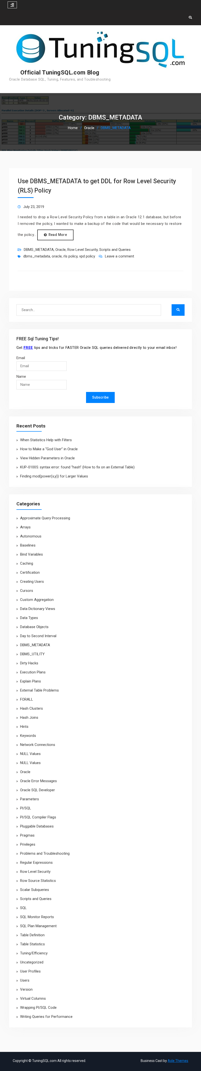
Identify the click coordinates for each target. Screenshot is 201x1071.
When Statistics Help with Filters (46, 440)
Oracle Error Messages (38, 781)
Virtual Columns (33, 998)
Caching (26, 563)
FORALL (26, 699)
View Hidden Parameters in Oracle (47, 458)
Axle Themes (178, 1061)
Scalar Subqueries (34, 890)
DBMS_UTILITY (32, 654)
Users (24, 980)
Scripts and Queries (115, 249)
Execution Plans (33, 672)
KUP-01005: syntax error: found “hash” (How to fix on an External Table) (77, 467)
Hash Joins (29, 717)
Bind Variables (31, 554)
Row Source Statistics (38, 880)
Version (26, 989)
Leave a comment (119, 256)
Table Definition (32, 935)
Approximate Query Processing (45, 518)
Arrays (25, 527)
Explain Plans (30, 681)
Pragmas (27, 835)
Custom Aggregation (37, 599)
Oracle (60, 249)
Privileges (27, 844)
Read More (58, 235)
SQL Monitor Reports (37, 917)
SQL (23, 908)
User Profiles (30, 971)
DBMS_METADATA (39, 249)
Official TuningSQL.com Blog (60, 72)
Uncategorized (31, 962)
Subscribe (100, 397)
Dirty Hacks (29, 663)
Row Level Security (82, 249)
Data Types (29, 618)
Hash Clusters (31, 708)
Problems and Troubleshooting (45, 853)
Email (20, 358)
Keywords (28, 735)
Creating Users (32, 581)
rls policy (70, 256)
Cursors (26, 590)
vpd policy (87, 256)
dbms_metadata (36, 256)
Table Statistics (32, 944)
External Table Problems (39, 690)
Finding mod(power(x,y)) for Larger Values (54, 476)
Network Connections (37, 744)
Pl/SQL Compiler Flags (38, 817)
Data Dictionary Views (37, 609)
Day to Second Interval (38, 636)
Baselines (28, 545)
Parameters (29, 799)
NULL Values (30, 754)
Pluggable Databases (37, 826)
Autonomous (30, 536)
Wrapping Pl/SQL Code (38, 1007)
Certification (30, 572)
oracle (57, 256)
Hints (24, 726)
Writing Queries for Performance (46, 1016)
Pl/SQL (25, 808)
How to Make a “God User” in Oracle (49, 449)
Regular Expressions (36, 862)
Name (21, 376)
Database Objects (34, 627)
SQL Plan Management (38, 926)
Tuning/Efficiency (34, 953)
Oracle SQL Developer (37, 790)
